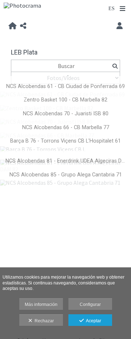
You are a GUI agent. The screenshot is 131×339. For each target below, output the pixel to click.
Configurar (90, 304)
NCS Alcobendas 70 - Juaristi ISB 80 (65, 114)
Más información (41, 304)
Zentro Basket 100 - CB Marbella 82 (65, 100)
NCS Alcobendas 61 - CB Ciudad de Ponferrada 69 (65, 86)
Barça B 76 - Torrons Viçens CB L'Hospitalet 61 (65, 141)
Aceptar (92, 320)
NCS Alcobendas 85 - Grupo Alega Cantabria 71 (65, 175)
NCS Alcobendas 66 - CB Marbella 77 (65, 127)
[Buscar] (115, 66)
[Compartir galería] (23, 26)
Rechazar (43, 320)
